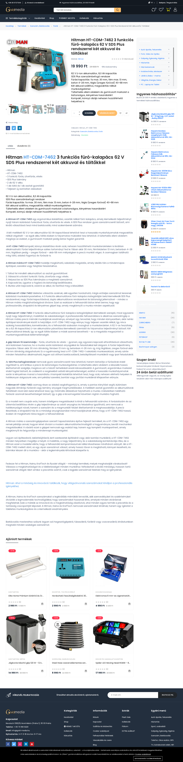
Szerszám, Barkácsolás (40, 26)
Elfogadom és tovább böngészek (148, 759)
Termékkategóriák (18, 18)
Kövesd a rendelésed (35, 3)
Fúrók (55, 26)
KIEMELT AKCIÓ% (67, 18)
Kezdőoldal (40, 18)
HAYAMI (142, 317)
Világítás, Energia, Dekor (151, 80)
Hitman (81, 59)
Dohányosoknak (104, 592)
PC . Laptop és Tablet (150, 84)
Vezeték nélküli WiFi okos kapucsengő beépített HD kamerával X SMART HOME (162, 241)
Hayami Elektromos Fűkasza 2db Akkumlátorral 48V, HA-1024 (162, 155)
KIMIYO (142, 313)
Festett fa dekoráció (160, 286)
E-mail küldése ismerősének (19, 133)
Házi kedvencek (147, 67)
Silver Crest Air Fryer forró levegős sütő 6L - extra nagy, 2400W (162, 223)
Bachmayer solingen (148, 347)
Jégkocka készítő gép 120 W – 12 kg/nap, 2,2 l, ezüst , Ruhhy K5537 (40, 662)
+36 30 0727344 (14, 3)
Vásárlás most (107, 113)
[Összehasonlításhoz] (126, 113)
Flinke (141, 327)
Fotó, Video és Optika (150, 54)
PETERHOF (143, 337)
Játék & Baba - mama (150, 76)
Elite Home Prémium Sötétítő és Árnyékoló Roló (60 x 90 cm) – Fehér (42, 595)
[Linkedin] (26, 744)
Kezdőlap (10, 26)
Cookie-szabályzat (143, 754)
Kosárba (89, 113)
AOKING (142, 332)
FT (152, 3)
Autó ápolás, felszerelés (151, 49)
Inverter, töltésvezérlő (63, 592)
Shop (51, 18)
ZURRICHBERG (144, 322)
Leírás (10, 146)
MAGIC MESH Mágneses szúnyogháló (161, 273)
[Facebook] (8, 744)
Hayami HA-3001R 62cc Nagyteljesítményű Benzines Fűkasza (161, 173)
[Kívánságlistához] (120, 113)
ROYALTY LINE (145, 342)
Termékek (22, 26)
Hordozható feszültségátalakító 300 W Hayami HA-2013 (79, 595)
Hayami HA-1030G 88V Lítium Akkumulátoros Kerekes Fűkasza (161, 189)
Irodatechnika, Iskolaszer (151, 71)
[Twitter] (14, 744)
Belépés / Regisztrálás (168, 3)
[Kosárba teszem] (42, 603)
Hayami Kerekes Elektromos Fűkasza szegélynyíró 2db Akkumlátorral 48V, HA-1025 (162, 135)
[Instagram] (20, 744)
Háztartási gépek (16, 659)
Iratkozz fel (167, 695)
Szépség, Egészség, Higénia (152, 58)
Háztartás (13, 592)
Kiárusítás (98, 18)
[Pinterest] (32, 744)
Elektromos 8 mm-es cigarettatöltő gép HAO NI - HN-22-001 (125, 595)
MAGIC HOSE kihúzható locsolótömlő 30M (161, 258)
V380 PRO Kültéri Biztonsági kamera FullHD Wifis (162, 206)
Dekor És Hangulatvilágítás (109, 659)
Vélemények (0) (23, 146)
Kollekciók (84, 18)
